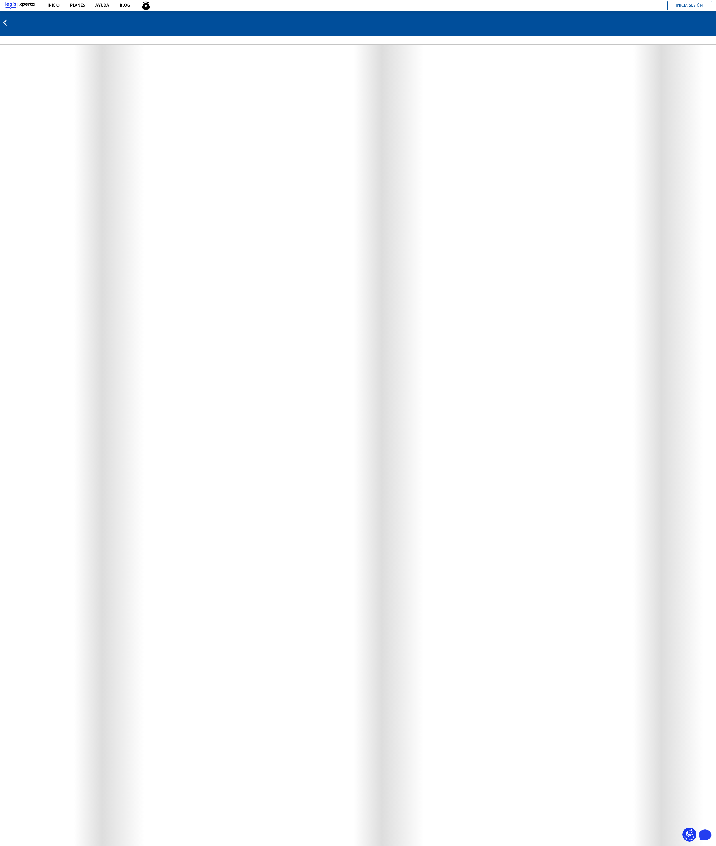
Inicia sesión (689, 5)
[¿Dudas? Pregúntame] (689, 835)
